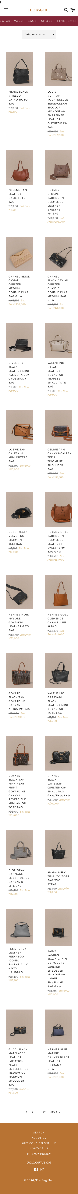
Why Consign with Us (39, 1143)
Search (39, 1133)
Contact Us (39, 1148)
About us (39, 1138)
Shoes (47, 21)
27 (44, 1112)
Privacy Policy (39, 1154)
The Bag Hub (44, 1180)
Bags (32, 21)
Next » (55, 1112)
